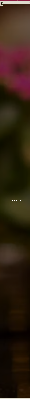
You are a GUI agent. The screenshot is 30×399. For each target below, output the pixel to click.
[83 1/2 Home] (1, 4)
